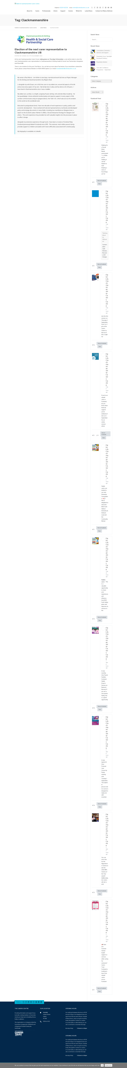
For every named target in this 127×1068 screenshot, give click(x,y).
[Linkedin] (97, 7)
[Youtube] (108, 7)
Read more (108, 1065)
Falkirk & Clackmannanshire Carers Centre (26, 27)
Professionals (46, 11)
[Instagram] (103, 7)
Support (62, 11)
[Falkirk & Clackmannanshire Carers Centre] (27, 3)
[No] (125, 1065)
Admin (24, 56)
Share (99, 183)
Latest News (88, 11)
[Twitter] (92, 7)
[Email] (111, 7)
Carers (37, 11)
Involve (70, 11)
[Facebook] (95, 7)
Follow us (18, 1002)
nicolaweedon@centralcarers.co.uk (66, 68)
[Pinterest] (100, 7)
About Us (29, 11)
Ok (102, 1065)
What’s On (79, 11)
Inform (55, 11)
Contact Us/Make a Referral (103, 11)
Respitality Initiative (102, 62)
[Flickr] (106, 7)
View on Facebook (101, 180)
